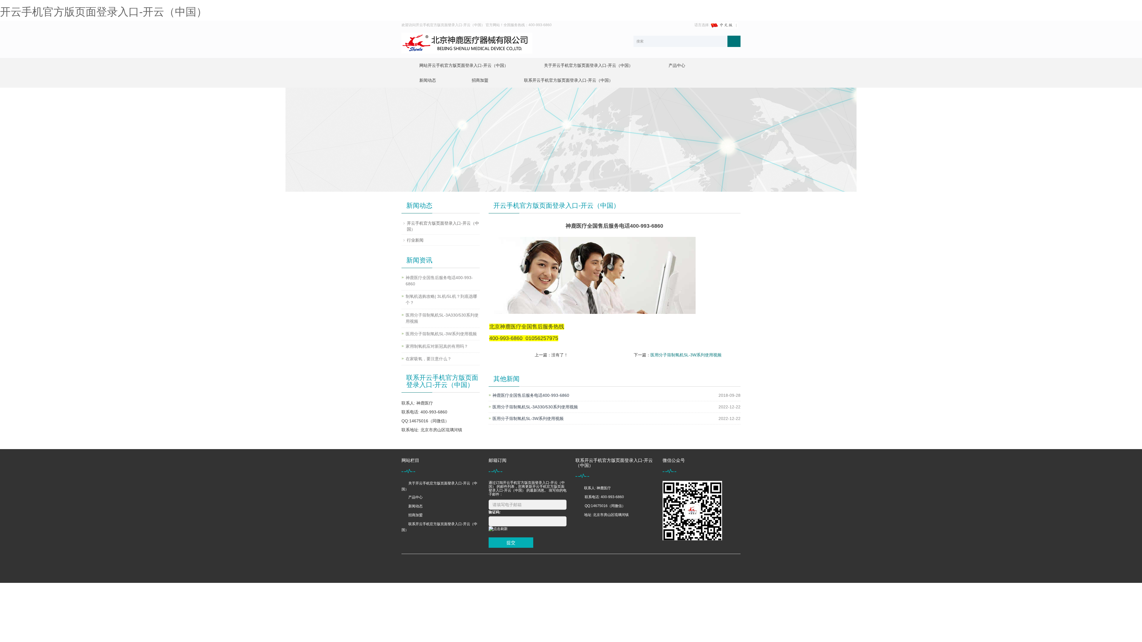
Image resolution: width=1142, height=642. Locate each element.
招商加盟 (480, 80)
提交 (510, 542)
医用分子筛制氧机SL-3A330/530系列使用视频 (535, 407)
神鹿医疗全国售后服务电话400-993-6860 (530, 395)
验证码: (495, 512)
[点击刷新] (498, 528)
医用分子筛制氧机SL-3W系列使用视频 (685, 355)
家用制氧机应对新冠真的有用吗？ (437, 346)
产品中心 (677, 65)
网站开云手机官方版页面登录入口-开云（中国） (463, 65)
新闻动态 (427, 80)
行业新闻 (415, 240)
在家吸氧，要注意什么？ (428, 358)
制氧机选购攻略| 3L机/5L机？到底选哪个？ (441, 299)
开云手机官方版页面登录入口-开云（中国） (103, 12)
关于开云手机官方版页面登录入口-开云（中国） (588, 65)
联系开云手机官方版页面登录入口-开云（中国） (568, 80)
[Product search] (734, 41)
